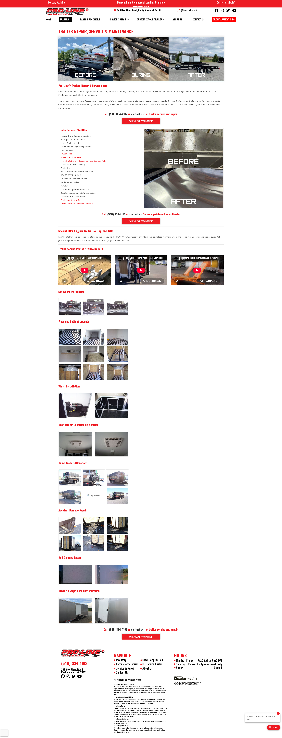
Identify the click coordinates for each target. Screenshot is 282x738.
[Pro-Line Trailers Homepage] (82, 653)
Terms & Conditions (191, 684)
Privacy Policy (179, 684)
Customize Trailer (152, 664)
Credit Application (152, 660)
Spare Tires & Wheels (71, 157)
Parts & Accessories (127, 664)
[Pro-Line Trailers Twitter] (228, 10)
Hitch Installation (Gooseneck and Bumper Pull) (83, 161)
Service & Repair (125, 668)
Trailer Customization (71, 200)
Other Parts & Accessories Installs (77, 203)
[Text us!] (273, 727)
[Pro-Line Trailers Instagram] (222, 10)
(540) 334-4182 (118, 114)
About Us (147, 668)
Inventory (121, 660)
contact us (137, 114)
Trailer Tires (66, 154)
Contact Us (122, 672)
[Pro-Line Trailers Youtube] (234, 10)
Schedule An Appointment (141, 121)
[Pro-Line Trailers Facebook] (216, 10)
